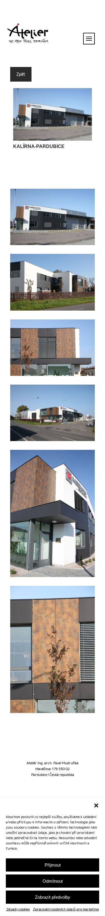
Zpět (20, 74)
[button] (96, 805)
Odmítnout (53, 881)
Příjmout (53, 864)
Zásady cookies (18, 909)
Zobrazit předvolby (52, 897)
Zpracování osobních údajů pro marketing (66, 909)
